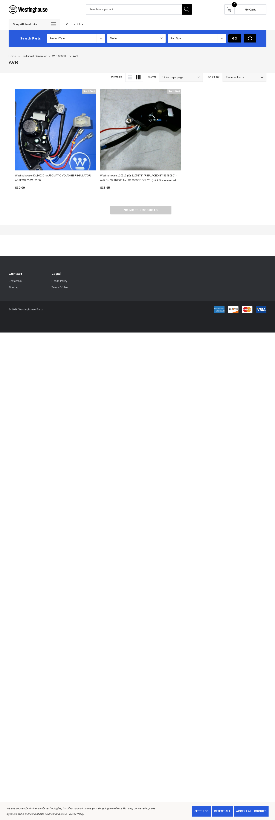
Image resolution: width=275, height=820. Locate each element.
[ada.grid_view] (138, 77)
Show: (152, 77)
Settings (201, 811)
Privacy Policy (75, 813)
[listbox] (244, 77)
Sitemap (13, 287)
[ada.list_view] (129, 77)
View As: (117, 77)
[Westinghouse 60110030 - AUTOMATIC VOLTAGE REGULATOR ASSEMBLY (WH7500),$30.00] (55, 129)
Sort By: (214, 77)
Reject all (222, 811)
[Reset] (250, 38)
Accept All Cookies (251, 811)
